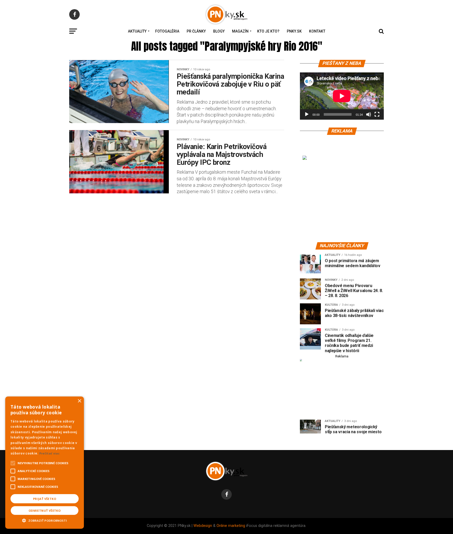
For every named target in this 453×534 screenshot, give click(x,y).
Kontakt (317, 31)
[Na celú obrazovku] (377, 114)
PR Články (196, 31)
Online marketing (231, 526)
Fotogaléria (167, 31)
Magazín (240, 31)
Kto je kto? (268, 31)
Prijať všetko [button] (44, 499)
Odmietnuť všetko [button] (45, 510)
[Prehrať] (306, 114)
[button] (44, 520)
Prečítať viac (49, 453)
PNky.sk (294, 31)
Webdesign (202, 526)
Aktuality (137, 31)
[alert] (44, 462)
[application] (342, 96)
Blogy (219, 31)
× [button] (79, 401)
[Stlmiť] (368, 114)
